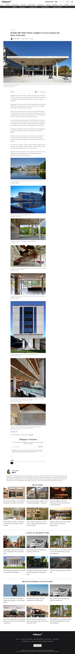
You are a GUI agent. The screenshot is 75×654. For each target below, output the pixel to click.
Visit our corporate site (50, 650)
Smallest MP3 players (45, 6)
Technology (48, 4)
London (12, 95)
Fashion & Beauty (41, 4)
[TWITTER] (13, 472)
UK (12, 463)
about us (18, 639)
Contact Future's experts (27, 639)
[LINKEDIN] (15, 472)
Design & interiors (15, 4)
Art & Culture (23, 4)
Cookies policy (55, 639)
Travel (61, 4)
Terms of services (24, 450)
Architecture (7, 4)
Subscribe (67, 1)
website (30, 434)
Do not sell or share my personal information (42, 641)
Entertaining (66, 4)
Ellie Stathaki (17, 38)
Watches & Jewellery (31, 4)
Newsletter (43, 91)
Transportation (54, 4)
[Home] (2, 4)
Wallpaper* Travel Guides (57, 6)
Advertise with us (26, 641)
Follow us (37, 91)
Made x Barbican (22, 6)
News (32, 38)
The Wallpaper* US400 (33, 6)
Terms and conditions (39, 639)
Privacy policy (48, 639)
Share (13, 91)
